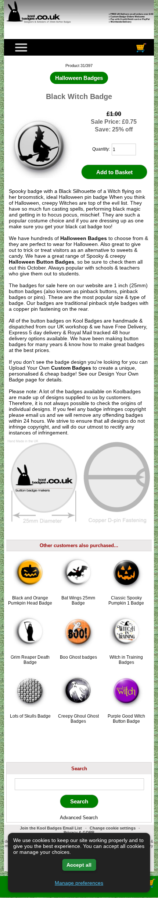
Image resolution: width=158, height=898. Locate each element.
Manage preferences (79, 883)
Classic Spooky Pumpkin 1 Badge (126, 600)
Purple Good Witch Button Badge (126, 719)
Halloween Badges (83, 238)
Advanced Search (79, 817)
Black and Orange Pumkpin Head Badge (30, 600)
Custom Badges (71, 368)
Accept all (79, 865)
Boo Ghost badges (78, 657)
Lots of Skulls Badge (30, 716)
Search (79, 768)
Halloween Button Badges (41, 262)
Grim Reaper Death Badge (30, 660)
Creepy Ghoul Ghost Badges (78, 719)
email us (35, 415)
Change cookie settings (113, 828)
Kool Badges (87, 321)
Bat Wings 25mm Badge (78, 600)
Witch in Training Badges (126, 660)
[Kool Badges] (79, 27)
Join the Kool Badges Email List (51, 828)
